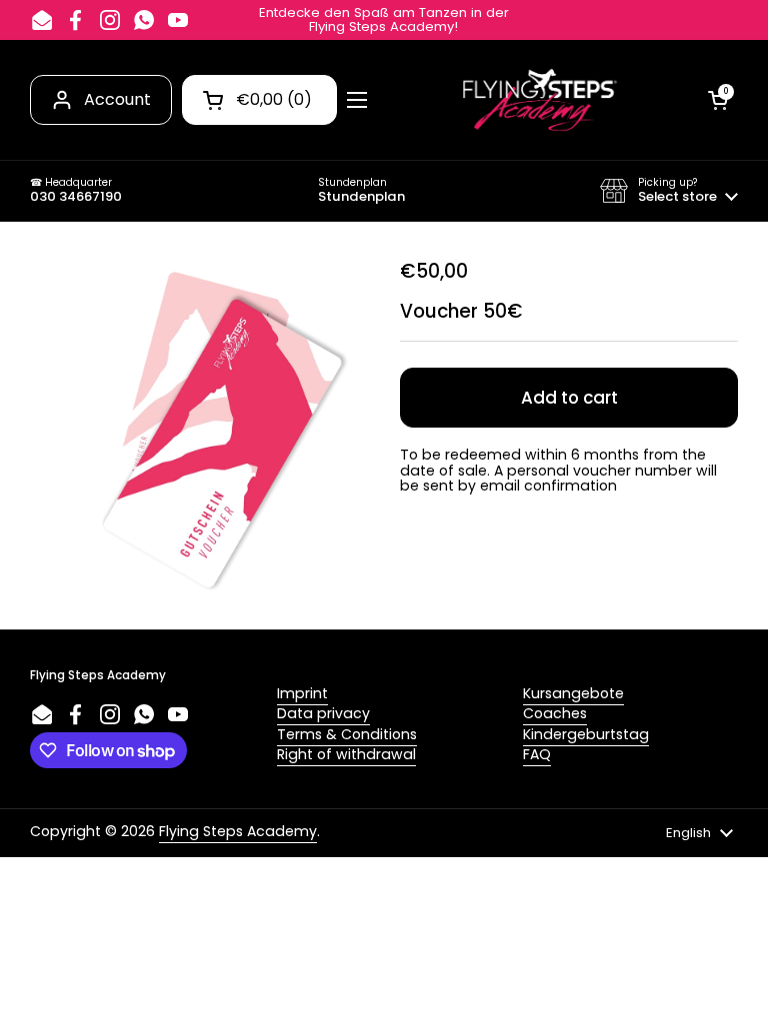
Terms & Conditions (347, 734)
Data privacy (323, 713)
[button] (669, 191)
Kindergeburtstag (586, 734)
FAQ (537, 754)
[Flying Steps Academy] (538, 100)
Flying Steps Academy (238, 831)
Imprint (302, 693)
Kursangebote (573, 693)
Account (117, 99)
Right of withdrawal (346, 754)
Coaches (555, 713)
